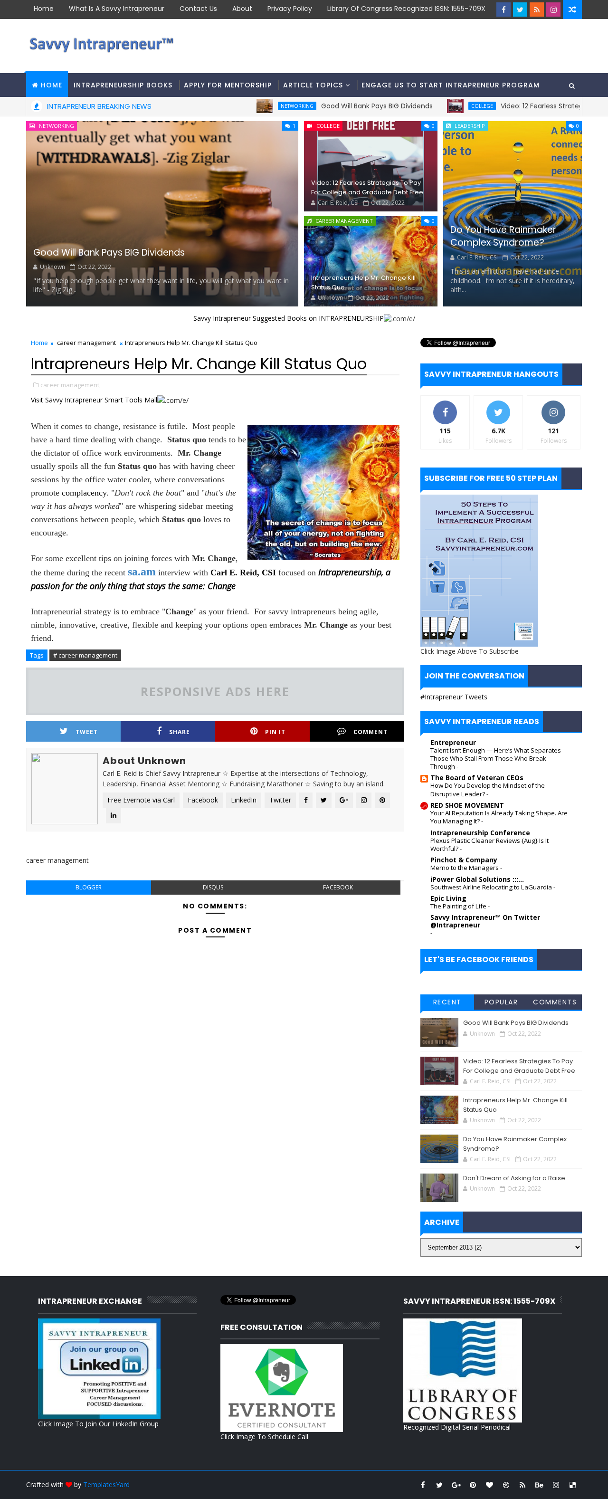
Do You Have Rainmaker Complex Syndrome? (503, 236)
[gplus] (456, 1485)
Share (179, 732)
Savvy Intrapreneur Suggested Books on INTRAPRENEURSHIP (288, 318)
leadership (470, 125)
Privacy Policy (289, 8)
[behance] (539, 1485)
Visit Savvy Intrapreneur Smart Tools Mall (94, 399)
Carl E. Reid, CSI (243, 572)
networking (259, 106)
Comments (555, 1002)
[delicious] (572, 1485)
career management (344, 220)
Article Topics (313, 85)
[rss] (537, 9)
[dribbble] (506, 1485)
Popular (501, 1002)
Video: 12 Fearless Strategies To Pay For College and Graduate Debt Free (367, 187)
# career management (85, 655)
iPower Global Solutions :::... (477, 879)
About (242, 8)
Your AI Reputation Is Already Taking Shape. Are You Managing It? (499, 817)
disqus (213, 887)
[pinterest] (473, 1485)
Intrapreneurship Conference (480, 832)
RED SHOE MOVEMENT (467, 805)
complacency (84, 492)
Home (44, 8)
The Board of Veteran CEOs (476, 777)
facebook (338, 887)
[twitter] (520, 9)
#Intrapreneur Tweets (453, 696)
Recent (447, 1002)
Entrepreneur (453, 742)
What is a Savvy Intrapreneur (116, 8)
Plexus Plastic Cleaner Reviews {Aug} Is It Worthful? (489, 844)
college (445, 106)
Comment (370, 732)
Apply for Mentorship (228, 85)
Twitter (280, 799)
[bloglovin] (489, 1485)
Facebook (203, 799)
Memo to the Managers (465, 867)
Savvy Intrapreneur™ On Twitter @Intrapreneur (485, 921)
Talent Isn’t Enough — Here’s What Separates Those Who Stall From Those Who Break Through (495, 758)
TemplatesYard (106, 1484)
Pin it (275, 732)
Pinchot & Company (463, 859)
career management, (70, 385)
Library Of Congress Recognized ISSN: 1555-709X (406, 8)
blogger (89, 887)
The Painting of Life (459, 906)
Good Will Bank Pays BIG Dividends (339, 106)
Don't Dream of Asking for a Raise (514, 1178)
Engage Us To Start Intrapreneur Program (450, 85)
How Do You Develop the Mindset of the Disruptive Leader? (487, 789)
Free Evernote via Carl (141, 799)
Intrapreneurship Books (123, 85)
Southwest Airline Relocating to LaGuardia (491, 887)
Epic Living (448, 898)
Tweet (87, 732)
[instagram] (553, 9)
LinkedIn (243, 799)
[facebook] (503, 9)
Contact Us (198, 8)
